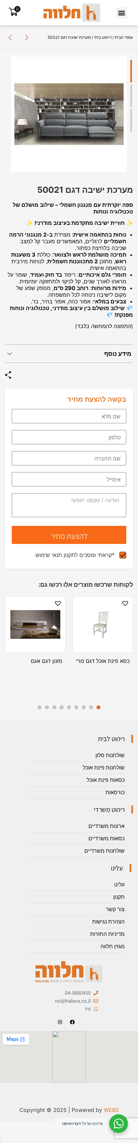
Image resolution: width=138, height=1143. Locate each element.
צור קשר (115, 909)
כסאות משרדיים (106, 838)
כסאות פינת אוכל (106, 780)
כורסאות (115, 792)
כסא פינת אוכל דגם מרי (103, 661)
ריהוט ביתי (103, 37)
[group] (69, 114)
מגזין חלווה (112, 946)
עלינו (119, 884)
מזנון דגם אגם (46, 661)
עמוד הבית (124, 37)
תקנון (119, 897)
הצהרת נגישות (108, 921)
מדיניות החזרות (107, 934)
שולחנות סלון (110, 755)
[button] (121, 12)
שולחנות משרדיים (104, 851)
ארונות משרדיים (106, 826)
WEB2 (111, 1110)
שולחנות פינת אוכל (104, 767)
